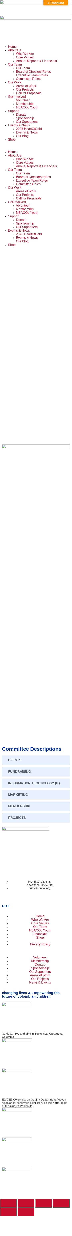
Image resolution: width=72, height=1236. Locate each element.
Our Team (15, 64)
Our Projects (25, 89)
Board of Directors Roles (33, 71)
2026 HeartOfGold (29, 129)
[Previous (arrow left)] (8, 1212)
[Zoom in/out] (8, 1203)
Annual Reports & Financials (36, 61)
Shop (12, 139)
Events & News (19, 125)
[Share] (43, 1203)
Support (13, 111)
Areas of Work (26, 86)
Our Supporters (27, 121)
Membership (25, 103)
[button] (36, 145)
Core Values (25, 57)
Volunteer (23, 100)
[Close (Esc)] (61, 1203)
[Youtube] (11, 897)
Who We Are (25, 53)
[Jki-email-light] (15, 897)
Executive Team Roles (32, 75)
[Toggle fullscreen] (26, 1203)
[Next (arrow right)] (26, 1212)
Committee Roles (28, 78)
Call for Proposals (28, 93)
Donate (21, 114)
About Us (14, 50)
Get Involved (17, 96)
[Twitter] (7, 897)
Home (12, 46)
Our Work (14, 82)
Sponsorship (25, 118)
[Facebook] (3, 897)
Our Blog (22, 136)
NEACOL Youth (27, 107)
